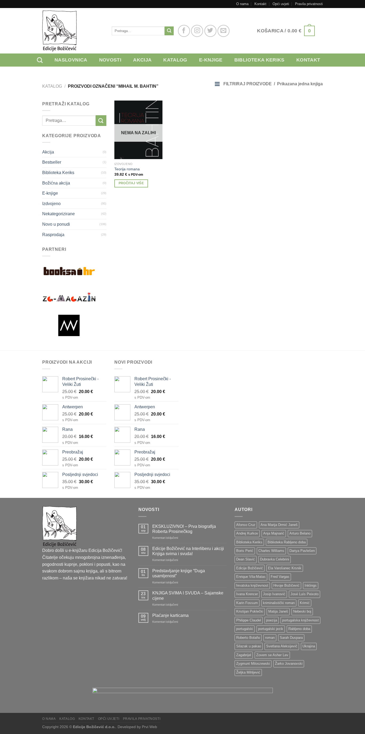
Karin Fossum (247, 603)
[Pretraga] (44, 60)
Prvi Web (149, 727)
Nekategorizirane (58, 214)
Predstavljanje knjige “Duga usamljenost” (178, 573)
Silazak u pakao (248, 646)
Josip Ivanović (274, 594)
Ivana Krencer (247, 594)
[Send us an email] (224, 31)
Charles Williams (271, 551)
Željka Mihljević (248, 672)
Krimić (305, 603)
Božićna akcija (56, 183)
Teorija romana (127, 169)
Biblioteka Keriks (58, 172)
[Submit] (169, 31)
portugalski (244, 629)
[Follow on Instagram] (197, 31)
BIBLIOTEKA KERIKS (259, 60)
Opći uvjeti (281, 4)
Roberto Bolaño (248, 638)
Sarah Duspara (291, 638)
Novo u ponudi (56, 224)
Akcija (142, 60)
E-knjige (211, 60)
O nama (242, 4)
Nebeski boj (302, 611)
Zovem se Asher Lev (272, 655)
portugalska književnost (300, 620)
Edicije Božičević (249, 568)
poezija (271, 620)
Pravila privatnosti (309, 4)
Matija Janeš (278, 611)
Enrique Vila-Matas (251, 577)
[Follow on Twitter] (210, 31)
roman (270, 638)
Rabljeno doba (299, 629)
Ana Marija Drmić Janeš (279, 525)
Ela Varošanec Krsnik (284, 568)
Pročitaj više (131, 183)
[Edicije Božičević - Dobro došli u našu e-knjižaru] (73, 30)
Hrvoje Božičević (286, 585)
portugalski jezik (270, 629)
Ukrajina (308, 646)
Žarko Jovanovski (288, 664)
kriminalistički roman (279, 603)
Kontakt (260, 4)
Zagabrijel (243, 655)
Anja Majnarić (273, 533)
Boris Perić (244, 551)
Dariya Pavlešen (302, 551)
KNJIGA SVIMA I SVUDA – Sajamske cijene (187, 595)
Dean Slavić (245, 559)
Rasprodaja (53, 234)
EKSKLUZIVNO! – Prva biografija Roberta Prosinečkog (184, 529)
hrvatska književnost (252, 585)
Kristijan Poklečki (249, 611)
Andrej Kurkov (247, 533)
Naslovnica (71, 60)
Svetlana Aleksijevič (281, 646)
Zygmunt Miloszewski (253, 664)
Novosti (110, 60)
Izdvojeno (51, 203)
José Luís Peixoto (304, 594)
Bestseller (51, 162)
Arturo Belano (299, 533)
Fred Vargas (280, 577)
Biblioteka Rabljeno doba (286, 542)
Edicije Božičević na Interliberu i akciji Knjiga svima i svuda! (188, 551)
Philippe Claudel (248, 620)
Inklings (311, 585)
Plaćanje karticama (170, 615)
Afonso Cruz (245, 525)
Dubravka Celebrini (274, 559)
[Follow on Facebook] (184, 31)
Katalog (175, 60)
